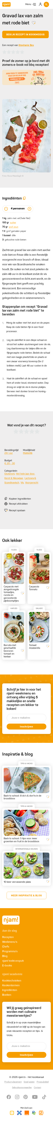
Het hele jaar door (25, 474)
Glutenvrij (9, 474)
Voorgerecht (31, 483)
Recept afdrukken (18, 504)
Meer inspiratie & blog (26, 896)
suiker (13, 223)
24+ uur (8, 453)
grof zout (13, 227)
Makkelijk (27, 453)
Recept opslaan (17, 510)
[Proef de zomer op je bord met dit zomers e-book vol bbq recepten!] (26, 77)
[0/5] (13, 52)
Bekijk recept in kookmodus (25, 35)
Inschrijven (26, 727)
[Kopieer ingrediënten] (24, 199)
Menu (28, 4)
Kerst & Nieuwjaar (13, 478)
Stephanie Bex (26, 45)
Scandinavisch (11, 483)
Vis (22, 483)
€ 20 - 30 (9, 463)
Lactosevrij (30, 478)
